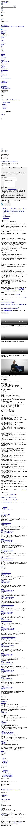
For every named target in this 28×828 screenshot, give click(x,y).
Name (2, 177)
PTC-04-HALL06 (4, 515)
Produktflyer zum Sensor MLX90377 (9, 497)
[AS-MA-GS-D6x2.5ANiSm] (7, 670)
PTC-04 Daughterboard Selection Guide (9, 308)
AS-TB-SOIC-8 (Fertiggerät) (7, 551)
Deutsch (2, 15)
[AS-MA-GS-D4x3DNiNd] (7, 612)
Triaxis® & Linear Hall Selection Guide (9, 499)
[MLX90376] (4, 701)
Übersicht (3, 26)
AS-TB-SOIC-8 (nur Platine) (7, 560)
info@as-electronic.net (15, 789)
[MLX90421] (4, 712)
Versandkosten (4, 814)
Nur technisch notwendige (6, 824)
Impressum (5, 770)
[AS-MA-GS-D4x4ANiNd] (7, 654)
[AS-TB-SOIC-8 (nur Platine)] (7, 558)
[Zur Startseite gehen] (5, 2)
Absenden (3, 198)
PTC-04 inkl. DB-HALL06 (6, 532)
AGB (4, 772)
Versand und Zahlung (8, 774)
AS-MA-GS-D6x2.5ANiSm (7, 671)
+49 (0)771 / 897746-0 (5, 789)
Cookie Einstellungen (8, 776)
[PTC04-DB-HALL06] (6, 523)
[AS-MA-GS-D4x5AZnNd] (7, 662)
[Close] (2, 149)
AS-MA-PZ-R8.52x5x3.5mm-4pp (8, 638)
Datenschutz (6, 771)
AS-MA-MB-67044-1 (5, 582)
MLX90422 (3, 724)
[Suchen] (14, 6)
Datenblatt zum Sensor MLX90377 (8, 494)
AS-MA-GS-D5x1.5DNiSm (7, 606)
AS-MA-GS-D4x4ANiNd (6, 655)
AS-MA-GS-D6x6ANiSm (6, 680)
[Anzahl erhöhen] (8, 202)
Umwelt (5, 763)
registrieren (5, 25)
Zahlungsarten (20, 26)
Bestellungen (3, 27)
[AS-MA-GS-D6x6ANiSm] (7, 678)
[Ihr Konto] (2, 20)
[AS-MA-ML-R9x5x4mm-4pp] (8, 645)
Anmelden (3, 24)
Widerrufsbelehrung (7, 775)
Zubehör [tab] (5, 507)
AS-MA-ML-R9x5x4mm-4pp (7, 646)
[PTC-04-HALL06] (5, 514)
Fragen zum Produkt (5, 165)
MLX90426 (3, 743)
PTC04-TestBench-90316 (6, 541)
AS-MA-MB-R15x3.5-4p (6, 621)
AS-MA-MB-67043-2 (5, 574)
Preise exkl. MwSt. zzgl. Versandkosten (9, 161)
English (2, 18)
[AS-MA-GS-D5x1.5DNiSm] (7, 605)
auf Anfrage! (24, 297)
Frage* (2, 186)
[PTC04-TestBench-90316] (7, 540)
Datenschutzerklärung (12, 189)
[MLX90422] (4, 722)
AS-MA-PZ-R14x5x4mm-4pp (7, 629)
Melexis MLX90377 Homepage (8, 302)
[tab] (14, 210)
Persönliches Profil (9, 26)
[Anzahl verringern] (2, 202)
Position (5, 758)
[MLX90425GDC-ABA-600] (7, 732)
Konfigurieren (15, 824)
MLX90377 (3, 163)
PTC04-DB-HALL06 (5, 524)
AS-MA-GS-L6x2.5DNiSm (7, 598)
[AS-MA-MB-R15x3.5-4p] (7, 619)
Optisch (5, 762)
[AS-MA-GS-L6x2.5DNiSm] (7, 597)
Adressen (15, 26)
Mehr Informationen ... (18, 822)
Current (5, 760)
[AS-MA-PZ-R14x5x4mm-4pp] (8, 628)
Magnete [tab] (5, 508)
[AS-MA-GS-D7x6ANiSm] (7, 687)
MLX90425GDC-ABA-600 (7, 733)
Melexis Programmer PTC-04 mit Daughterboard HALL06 (12, 289)
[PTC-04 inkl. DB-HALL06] (7, 531)
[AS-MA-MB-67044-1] (6, 581)
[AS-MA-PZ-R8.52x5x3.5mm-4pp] (8, 637)
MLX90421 (3, 714)
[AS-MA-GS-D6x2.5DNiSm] (7, 590)
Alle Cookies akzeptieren (6, 825)
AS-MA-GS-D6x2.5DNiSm (7, 591)
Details (2, 521)
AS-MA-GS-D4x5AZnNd (6, 664)
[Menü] (2, 4)
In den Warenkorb (6, 204)
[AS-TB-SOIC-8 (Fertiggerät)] (7, 550)
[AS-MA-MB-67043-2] (6, 573)
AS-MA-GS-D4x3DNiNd (6, 613)
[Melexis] (14, 115)
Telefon (2, 179)
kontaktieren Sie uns (7, 310)
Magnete (18, 294)
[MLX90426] (4, 742)
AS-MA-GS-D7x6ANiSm (6, 688)
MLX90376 (3, 703)
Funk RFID (5, 761)
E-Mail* (2, 180)
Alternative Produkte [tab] (7, 509)
